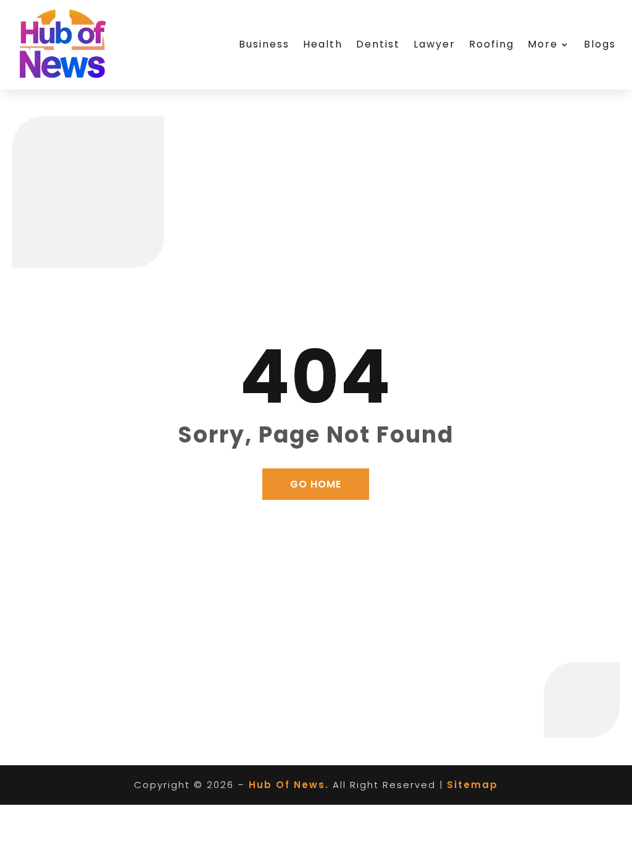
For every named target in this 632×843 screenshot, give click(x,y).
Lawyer (434, 44)
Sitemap (472, 784)
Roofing (491, 44)
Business (264, 44)
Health (323, 44)
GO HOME (315, 484)
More (543, 44)
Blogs (600, 44)
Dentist (378, 44)
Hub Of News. (289, 784)
